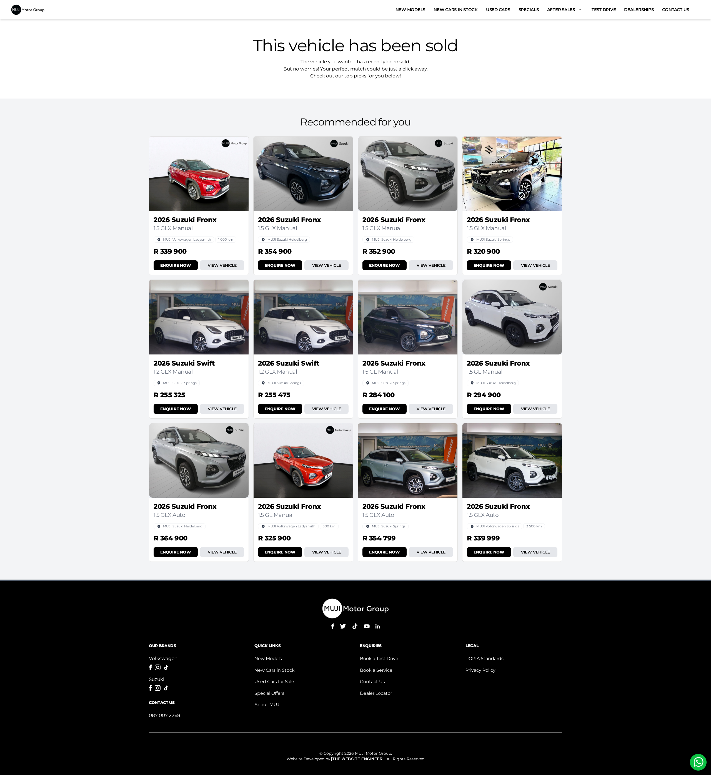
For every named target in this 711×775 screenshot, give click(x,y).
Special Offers (269, 693)
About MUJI (267, 704)
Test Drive (604, 9)
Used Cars (498, 9)
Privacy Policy (480, 670)
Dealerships (639, 9)
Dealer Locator (376, 693)
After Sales (561, 9)
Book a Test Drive (379, 658)
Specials (529, 9)
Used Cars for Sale (274, 681)
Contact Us (675, 9)
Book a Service (376, 670)
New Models (410, 9)
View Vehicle (222, 265)
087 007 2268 (164, 715)
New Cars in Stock (456, 9)
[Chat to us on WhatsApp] (698, 762)
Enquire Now (175, 265)
